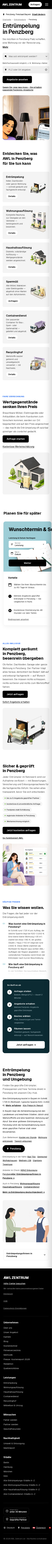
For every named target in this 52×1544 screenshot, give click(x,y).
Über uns (7, 1327)
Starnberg (37, 1160)
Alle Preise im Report (33, 1105)
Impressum (8, 1294)
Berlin (6, 1462)
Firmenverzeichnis (12, 1350)
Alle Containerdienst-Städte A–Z (19, 1494)
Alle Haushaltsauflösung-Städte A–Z (21, 1489)
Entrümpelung (20, 19)
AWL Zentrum (12, 4)
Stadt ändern (38, 14)
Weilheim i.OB (25, 1160)
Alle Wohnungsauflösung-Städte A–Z (21, 1485)
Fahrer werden (10, 1419)
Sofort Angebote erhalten (16, 702)
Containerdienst (31, 1187)
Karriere (7, 1336)
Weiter (27, 563)
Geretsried (42, 1156)
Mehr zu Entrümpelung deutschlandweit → (24, 1192)
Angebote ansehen (17, 79)
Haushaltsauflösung (12, 1187)
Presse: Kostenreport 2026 (16, 1359)
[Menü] (47, 4)
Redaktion (8, 1363)
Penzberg (15, 1148)
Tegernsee (7, 1164)
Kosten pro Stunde (28, 1137)
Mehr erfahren (13, 1105)
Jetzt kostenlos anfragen (21, 830)
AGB (5, 1301)
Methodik (8, 1354)
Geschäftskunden (12, 1428)
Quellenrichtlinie (11, 1368)
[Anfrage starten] (26, 117)
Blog (5, 1341)
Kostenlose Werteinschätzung (18, 446)
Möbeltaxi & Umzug (13, 1405)
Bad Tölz (31, 1156)
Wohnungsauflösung (30, 1183)
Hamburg (7, 1467)
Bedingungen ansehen (18, 619)
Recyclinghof (9, 1400)
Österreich (41, 1527)
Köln (5, 1476)
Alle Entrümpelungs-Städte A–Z (19, 1480)
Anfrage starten (16, 438)
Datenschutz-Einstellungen (15, 1308)
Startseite (7, 19)
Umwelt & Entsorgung (14, 1443)
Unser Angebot (10, 1332)
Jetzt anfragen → (26, 1044)
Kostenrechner (10, 1345)
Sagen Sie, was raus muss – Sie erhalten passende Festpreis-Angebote (22, 88)
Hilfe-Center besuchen (14, 1283)
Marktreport (9, 1448)
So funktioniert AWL (13, 838)
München (7, 1471)
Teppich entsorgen (23, 1141)
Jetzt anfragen (15, 694)
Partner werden (10, 1424)
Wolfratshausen (10, 1160)
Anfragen (35, 4)
